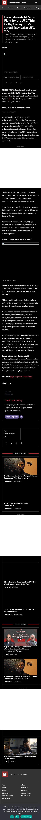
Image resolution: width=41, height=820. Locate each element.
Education (8, 481)
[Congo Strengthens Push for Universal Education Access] (20, 600)
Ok (12, 817)
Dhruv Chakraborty (13, 400)
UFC (9, 99)
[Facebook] (6, 83)
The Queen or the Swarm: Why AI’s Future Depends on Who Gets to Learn (20, 477)
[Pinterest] (16, 83)
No (17, 817)
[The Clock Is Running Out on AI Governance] (20, 494)
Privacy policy (26, 817)
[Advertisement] (20, 168)
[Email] (21, 417)
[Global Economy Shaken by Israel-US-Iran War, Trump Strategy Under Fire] (20, 572)
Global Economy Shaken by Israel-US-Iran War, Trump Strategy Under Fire (20, 583)
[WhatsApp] (21, 83)
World (4, 48)
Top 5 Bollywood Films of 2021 (21, 377)
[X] (11, 83)
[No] (38, 812)
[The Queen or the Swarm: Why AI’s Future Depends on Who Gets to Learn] (20, 466)
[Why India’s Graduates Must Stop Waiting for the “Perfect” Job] (20, 746)
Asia (6, 654)
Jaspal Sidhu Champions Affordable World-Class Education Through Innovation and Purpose (17, 649)
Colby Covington (9, 433)
